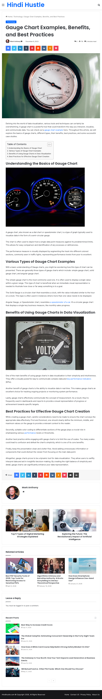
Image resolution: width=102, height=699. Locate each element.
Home (9, 17)
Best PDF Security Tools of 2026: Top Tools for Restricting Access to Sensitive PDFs (17, 579)
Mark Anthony (15, 41)
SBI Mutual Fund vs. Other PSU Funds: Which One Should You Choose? (52, 669)
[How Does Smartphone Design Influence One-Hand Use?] (82, 566)
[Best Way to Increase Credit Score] (12, 628)
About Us (96, 695)
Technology (18, 17)
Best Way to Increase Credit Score (36, 625)
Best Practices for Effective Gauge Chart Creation (29, 156)
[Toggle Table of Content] (48, 144)
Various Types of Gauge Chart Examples (25, 151)
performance (30, 433)
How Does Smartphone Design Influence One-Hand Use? (81, 578)
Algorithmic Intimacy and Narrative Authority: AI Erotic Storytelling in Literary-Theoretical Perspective (50, 579)
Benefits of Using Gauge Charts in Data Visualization (30, 154)
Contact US (74, 695)
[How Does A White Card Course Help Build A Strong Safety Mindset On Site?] (12, 650)
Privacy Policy (85, 695)
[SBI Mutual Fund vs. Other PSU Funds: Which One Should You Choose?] (12, 672)
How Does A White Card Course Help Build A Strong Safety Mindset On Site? (55, 647)
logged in (19, 606)
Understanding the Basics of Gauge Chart (25, 148)
